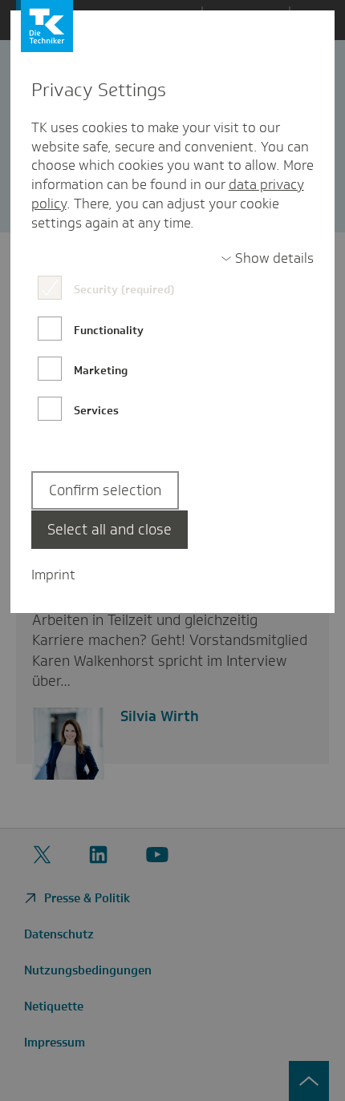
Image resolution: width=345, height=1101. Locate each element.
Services (96, 410)
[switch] (268, 258)
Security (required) (124, 289)
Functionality (109, 330)
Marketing (101, 370)
